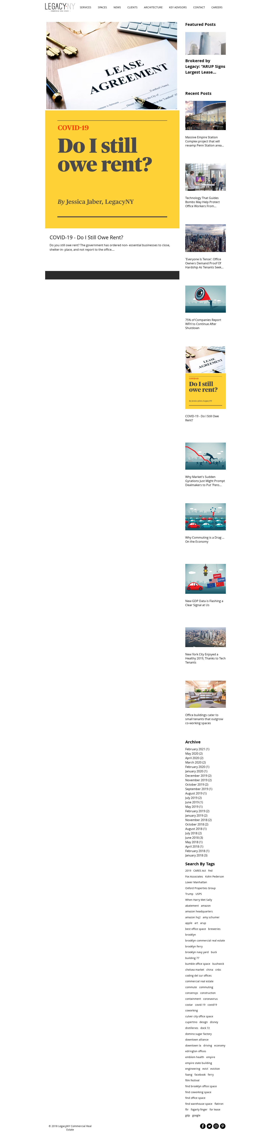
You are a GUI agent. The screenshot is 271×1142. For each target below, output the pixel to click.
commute (191, 987)
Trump (189, 894)
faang (188, 1074)
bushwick (218, 963)
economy (219, 1045)
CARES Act (199, 870)
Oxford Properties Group (200, 888)
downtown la (193, 1045)
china (209, 969)
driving (207, 1045)
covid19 (212, 1004)
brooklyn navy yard (197, 952)
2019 (188, 870)
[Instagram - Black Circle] (216, 1126)
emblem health (194, 1057)
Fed (210, 870)
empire (210, 1057)
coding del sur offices (198, 975)
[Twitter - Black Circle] (209, 1126)
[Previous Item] (191, 43)
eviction (215, 1068)
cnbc (218, 969)
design (203, 1022)
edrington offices (195, 1051)
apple (188, 923)
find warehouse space (198, 1103)
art (196, 923)
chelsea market (194, 969)
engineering (192, 1068)
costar (189, 1004)
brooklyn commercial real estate (205, 940)
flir (187, 1109)
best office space (195, 929)
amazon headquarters (199, 911)
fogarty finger (199, 1109)
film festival (192, 1080)
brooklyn (190, 934)
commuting (206, 987)
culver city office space (199, 1016)
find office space (195, 1098)
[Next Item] (220, 43)
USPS (199, 894)
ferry (211, 1074)
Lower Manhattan (196, 882)
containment (193, 999)
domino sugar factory (198, 1034)
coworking (191, 1010)
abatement (192, 905)
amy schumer (211, 917)
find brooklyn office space (201, 1086)
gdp (187, 1115)
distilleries (191, 1028)
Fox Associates (194, 876)
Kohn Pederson (214, 876)
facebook (200, 1074)
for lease (215, 1109)
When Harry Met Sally (198, 899)
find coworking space (198, 1092)
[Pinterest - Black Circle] (222, 1126)
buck (214, 952)
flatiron (219, 1103)
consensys (191, 993)
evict (205, 1068)
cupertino (191, 1022)
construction (208, 993)
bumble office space (197, 963)
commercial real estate (199, 981)
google (196, 1115)
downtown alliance (197, 1039)
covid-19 (200, 1004)
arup (203, 923)
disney (214, 1022)
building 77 (192, 958)
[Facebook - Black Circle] (203, 1126)
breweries (214, 929)
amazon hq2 (193, 917)
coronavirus (210, 999)
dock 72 (205, 1028)
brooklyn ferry (194, 946)
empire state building (198, 1063)
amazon (206, 905)
